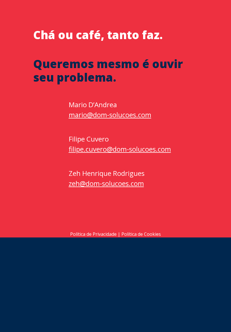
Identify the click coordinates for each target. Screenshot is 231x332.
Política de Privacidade (93, 234)
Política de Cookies (141, 234)
